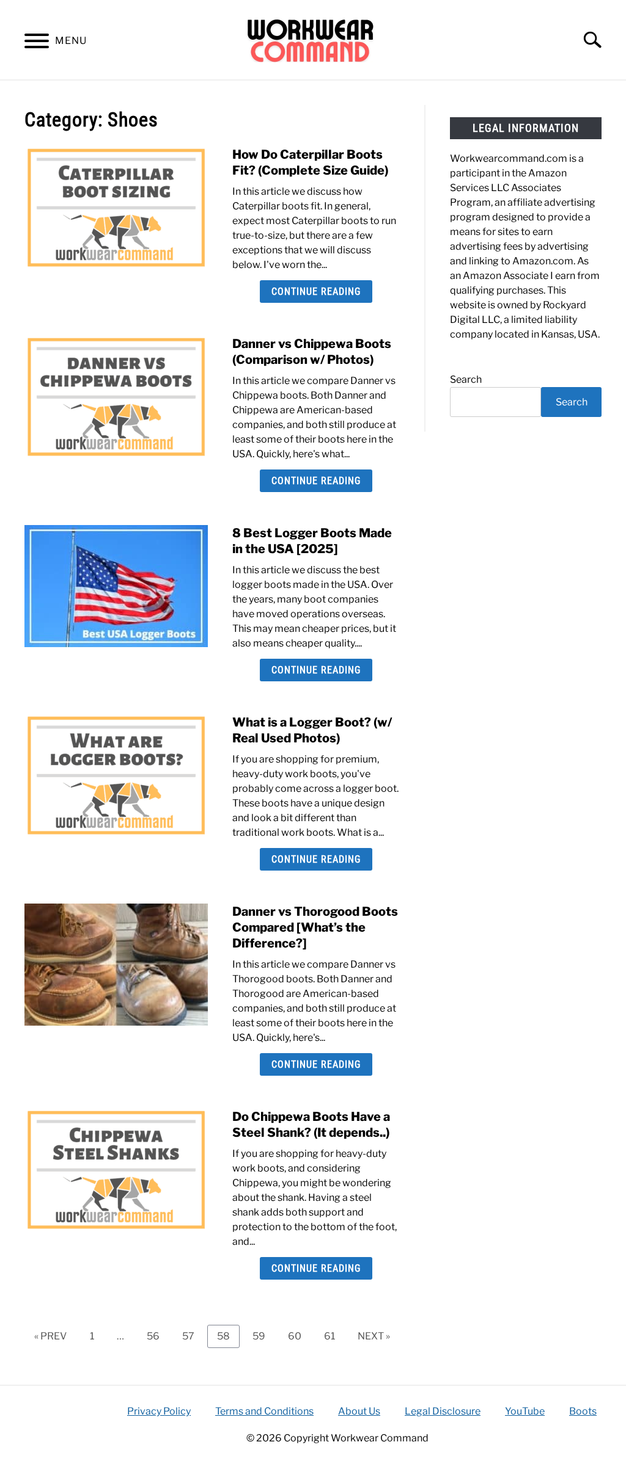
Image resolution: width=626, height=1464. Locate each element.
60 (299, 1336)
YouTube (525, 1411)
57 (193, 1336)
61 (334, 1336)
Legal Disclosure (443, 1411)
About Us (359, 1411)
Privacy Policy (159, 1411)
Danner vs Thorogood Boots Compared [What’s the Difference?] (315, 927)
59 (263, 1336)
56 (157, 1336)
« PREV (50, 1336)
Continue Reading (316, 291)
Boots (583, 1411)
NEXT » (374, 1336)
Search (466, 379)
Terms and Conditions (264, 1411)
